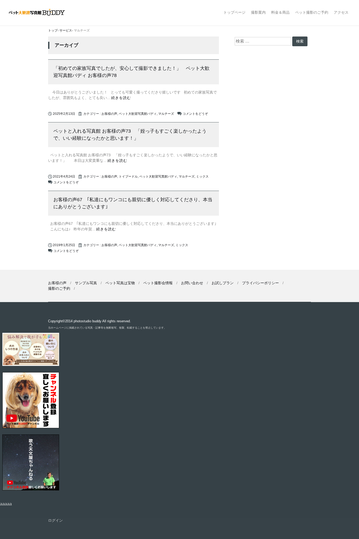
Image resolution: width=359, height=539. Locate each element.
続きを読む (121, 98)
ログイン (55, 520)
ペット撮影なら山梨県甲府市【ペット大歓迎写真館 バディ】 (41, 13)
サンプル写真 (86, 283)
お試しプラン (223, 283)
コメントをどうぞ (195, 114)
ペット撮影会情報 (158, 283)
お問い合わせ (192, 283)
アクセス (341, 12)
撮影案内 (258, 12)
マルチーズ (166, 114)
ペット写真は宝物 (120, 283)
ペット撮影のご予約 (311, 12)
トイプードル (128, 176)
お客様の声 (109, 114)
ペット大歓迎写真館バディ (138, 114)
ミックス (202, 176)
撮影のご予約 (59, 288)
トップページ (234, 12)
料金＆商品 (280, 12)
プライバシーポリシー (260, 283)
